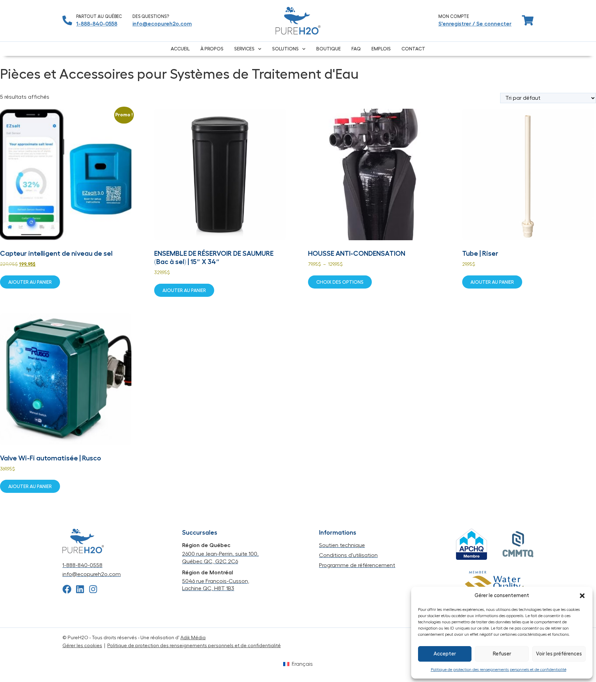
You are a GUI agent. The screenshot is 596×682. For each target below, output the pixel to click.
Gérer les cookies (82, 645)
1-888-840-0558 (96, 24)
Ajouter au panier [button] (30, 282)
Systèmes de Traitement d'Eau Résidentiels (94, 59)
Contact (413, 48)
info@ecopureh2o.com (162, 24)
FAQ (356, 48)
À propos (211, 48)
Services (244, 48)
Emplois (381, 48)
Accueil (180, 48)
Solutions (285, 48)
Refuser (502, 653)
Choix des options (340, 282)
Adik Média (193, 637)
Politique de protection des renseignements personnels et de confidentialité (498, 670)
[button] (582, 595)
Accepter (445, 653)
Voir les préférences (559, 653)
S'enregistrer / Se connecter (474, 24)
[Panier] (528, 20)
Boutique (328, 48)
